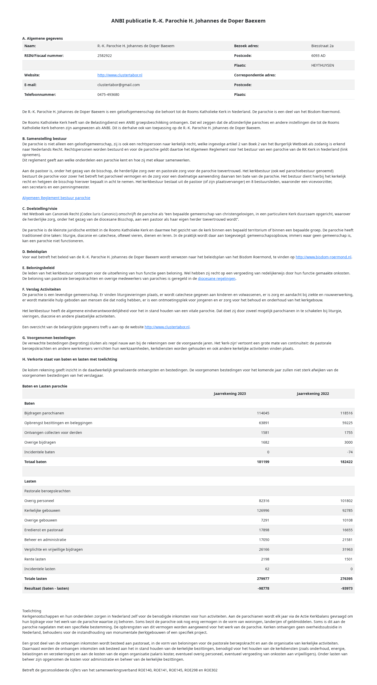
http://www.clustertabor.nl (119, 75)
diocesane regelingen (216, 278)
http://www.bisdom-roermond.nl (323, 256)
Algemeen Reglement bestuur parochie (56, 197)
